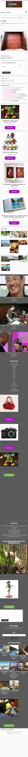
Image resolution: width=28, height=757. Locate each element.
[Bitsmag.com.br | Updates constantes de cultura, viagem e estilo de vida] (14, 4)
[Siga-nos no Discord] (10, 12)
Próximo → (24, 30)
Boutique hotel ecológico (11, 17)
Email (3, 66)
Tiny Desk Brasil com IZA (10, 97)
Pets (14, 381)
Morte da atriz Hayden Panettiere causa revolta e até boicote (14, 525)
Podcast (14, 384)
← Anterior (3, 30)
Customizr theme (17, 733)
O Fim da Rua (7, 90)
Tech (14, 377)
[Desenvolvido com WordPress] (22, 731)
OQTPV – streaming (14, 385)
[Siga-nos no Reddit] (8, 12)
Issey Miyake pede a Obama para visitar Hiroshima (14, 297)
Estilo (14, 373)
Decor (14, 379)
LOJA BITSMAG (14, 389)
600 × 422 (16, 23)
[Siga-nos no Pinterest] (7, 12)
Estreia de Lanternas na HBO (11, 94)
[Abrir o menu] (26, 12)
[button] (5, 233)
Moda (14, 374)
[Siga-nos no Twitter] (4, 12)
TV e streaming (14, 363)
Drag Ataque (7, 92)
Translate (12, 80)
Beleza (14, 376)
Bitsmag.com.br (11, 731)
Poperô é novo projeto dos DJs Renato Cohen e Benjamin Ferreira (14, 325)
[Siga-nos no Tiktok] (6, 12)
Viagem (14, 369)
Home (2, 17)
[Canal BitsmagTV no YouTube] (3, 12)
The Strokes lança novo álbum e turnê (14, 536)
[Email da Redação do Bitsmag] (1, 12)
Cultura (14, 366)
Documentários (14, 382)
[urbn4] (14, 41)
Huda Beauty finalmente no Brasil (12, 96)
